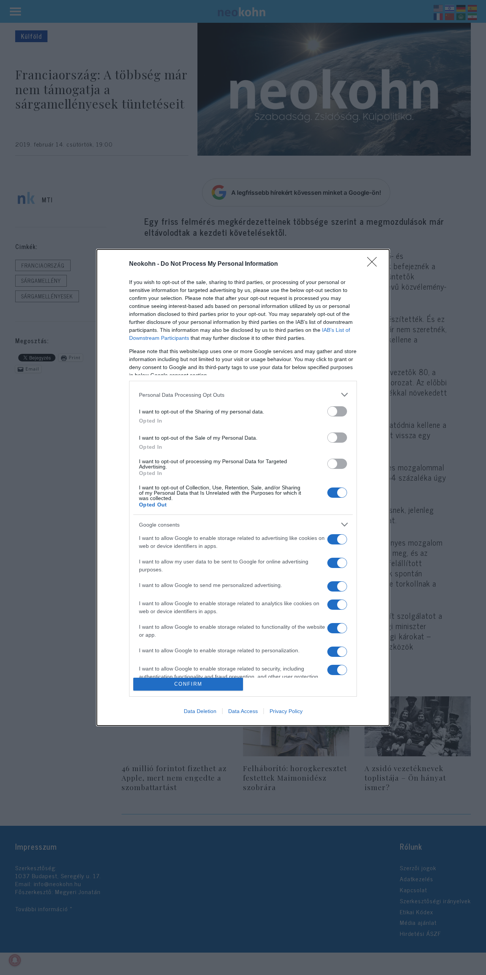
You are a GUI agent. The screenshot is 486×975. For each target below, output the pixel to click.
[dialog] (243, 487)
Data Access (243, 711)
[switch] (337, 411)
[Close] (374, 264)
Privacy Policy (286, 711)
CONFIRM (188, 684)
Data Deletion (200, 711)
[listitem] (243, 395)
